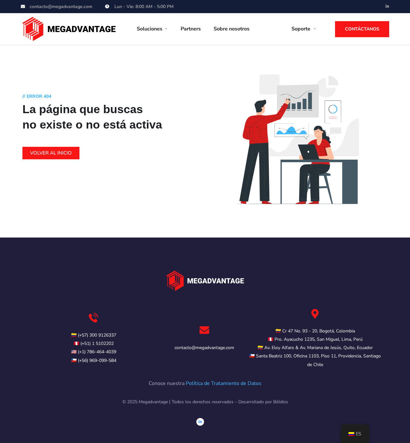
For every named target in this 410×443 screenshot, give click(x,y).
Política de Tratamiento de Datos (223, 383)
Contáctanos (362, 29)
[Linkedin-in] (387, 6)
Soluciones (149, 28)
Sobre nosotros (232, 28)
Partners (191, 28)
